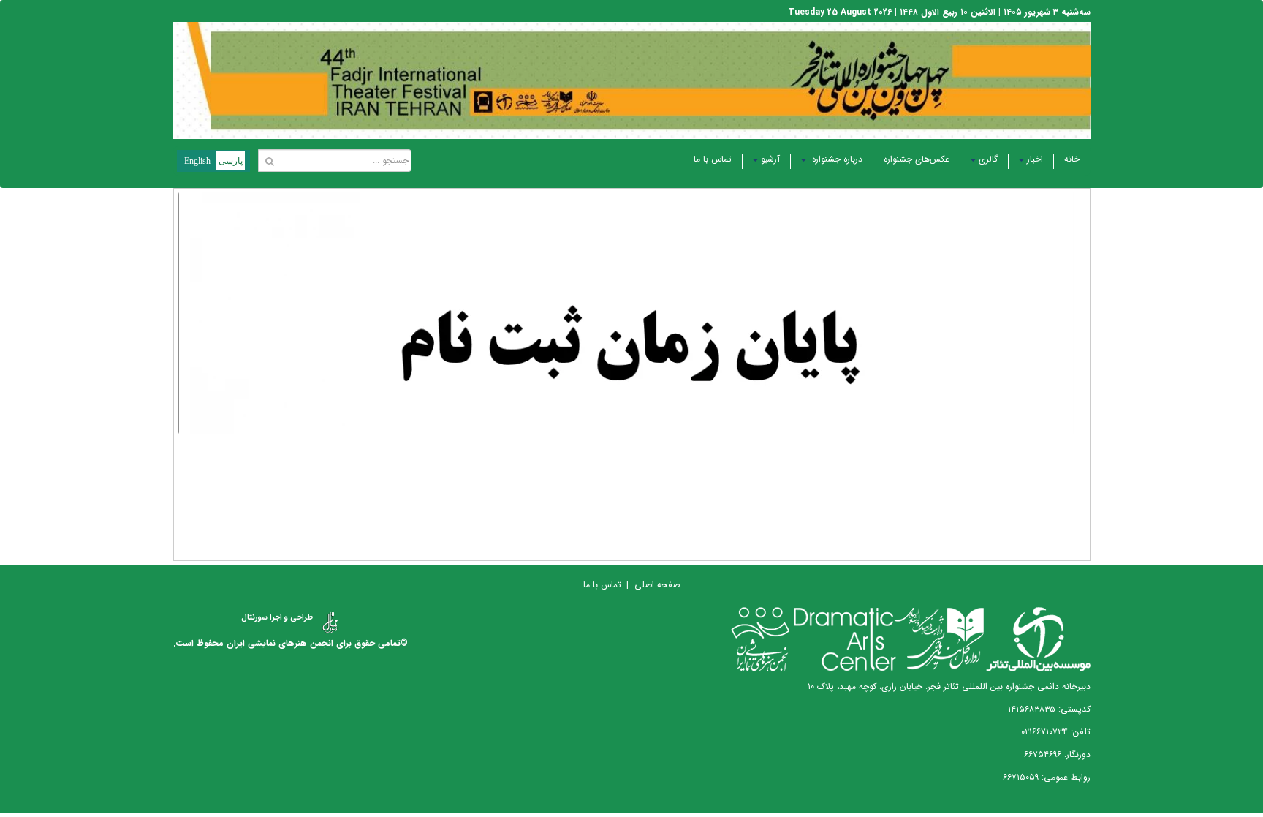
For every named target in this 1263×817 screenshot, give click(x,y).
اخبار (1035, 159)
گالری (988, 159)
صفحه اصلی (657, 585)
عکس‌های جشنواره (916, 159)
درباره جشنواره (835, 159)
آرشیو (770, 159)
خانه (1072, 159)
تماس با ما (713, 159)
